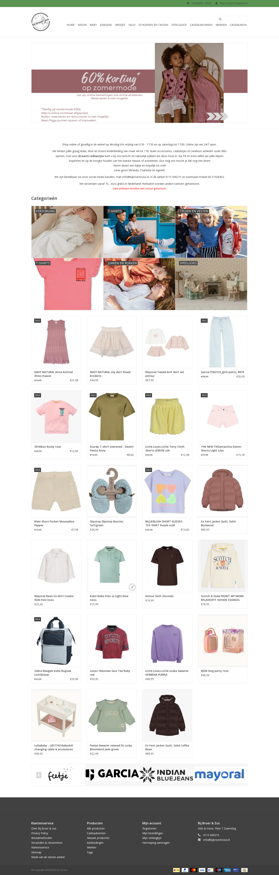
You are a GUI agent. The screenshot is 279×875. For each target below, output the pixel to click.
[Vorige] (38, 775)
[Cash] (244, 869)
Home (71, 25)
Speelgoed (179, 25)
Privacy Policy (39, 833)
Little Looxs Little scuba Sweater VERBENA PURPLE (167, 672)
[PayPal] (184, 869)
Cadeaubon (238, 25)
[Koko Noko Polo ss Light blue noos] (112, 566)
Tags (90, 852)
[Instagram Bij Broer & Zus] (143, 806)
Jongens (106, 25)
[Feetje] (58, 775)
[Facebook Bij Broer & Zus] (136, 806)
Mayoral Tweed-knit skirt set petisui (164, 374)
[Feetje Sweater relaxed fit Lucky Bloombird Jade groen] (112, 715)
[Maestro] (218, 869)
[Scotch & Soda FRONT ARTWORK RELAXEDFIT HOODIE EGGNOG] (223, 566)
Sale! (131, 25)
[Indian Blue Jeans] (166, 775)
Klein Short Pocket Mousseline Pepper (54, 523)
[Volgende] (240, 775)
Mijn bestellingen (152, 833)
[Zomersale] (139, 83)
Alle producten (96, 828)
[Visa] (201, 869)
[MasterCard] (193, 869)
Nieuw (82, 25)
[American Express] (227, 869)
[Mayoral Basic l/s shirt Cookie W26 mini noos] (56, 566)
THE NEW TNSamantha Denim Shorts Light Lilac (221, 448)
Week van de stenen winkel (48, 857)
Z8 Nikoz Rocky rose (47, 446)
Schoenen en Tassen (153, 25)
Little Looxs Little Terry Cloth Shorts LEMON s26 (164, 448)
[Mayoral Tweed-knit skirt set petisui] (167, 342)
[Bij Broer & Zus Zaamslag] (40, 22)
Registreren (149, 828)
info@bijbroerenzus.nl (216, 840)
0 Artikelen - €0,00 (201, 3)
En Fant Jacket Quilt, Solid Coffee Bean (167, 747)
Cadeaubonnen (201, 25)
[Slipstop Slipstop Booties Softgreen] (112, 491)
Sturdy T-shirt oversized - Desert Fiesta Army (112, 448)
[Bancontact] (210, 869)
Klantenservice (40, 847)
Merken (221, 25)
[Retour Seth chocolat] (167, 566)
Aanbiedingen (95, 842)
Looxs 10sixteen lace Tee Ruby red (110, 672)
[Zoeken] (220, 19)
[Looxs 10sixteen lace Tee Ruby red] (112, 640)
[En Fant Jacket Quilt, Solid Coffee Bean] (167, 715)
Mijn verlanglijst (152, 838)
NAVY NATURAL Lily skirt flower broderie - (110, 374)
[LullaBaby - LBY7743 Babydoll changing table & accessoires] (56, 715)
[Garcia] (112, 775)
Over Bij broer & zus (43, 828)
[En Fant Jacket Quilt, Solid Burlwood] (223, 491)
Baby (93, 25)
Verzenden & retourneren (46, 842)
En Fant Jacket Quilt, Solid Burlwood (218, 523)
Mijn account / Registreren (233, 3)
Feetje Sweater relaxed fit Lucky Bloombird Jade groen (111, 747)
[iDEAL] (176, 869)
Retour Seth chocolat (159, 596)
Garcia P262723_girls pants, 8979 (222, 372)
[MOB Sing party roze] (223, 640)
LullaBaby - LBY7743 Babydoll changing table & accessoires (53, 747)
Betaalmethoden (41, 838)
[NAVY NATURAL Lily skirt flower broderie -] (112, 342)
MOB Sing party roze (215, 671)
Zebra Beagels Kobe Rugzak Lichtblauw (52, 672)
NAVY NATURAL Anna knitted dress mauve (53, 374)
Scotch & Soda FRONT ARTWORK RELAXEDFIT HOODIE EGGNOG (222, 598)
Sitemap (36, 852)
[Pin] (235, 869)
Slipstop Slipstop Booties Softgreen (106, 523)
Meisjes (120, 25)
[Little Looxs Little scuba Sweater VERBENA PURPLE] (167, 640)
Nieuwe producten (98, 838)
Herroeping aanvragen (156, 842)
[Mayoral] (220, 775)
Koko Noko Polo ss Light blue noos (109, 598)
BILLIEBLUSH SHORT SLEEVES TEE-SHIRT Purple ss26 (163, 523)
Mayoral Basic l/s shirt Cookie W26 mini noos (53, 598)
